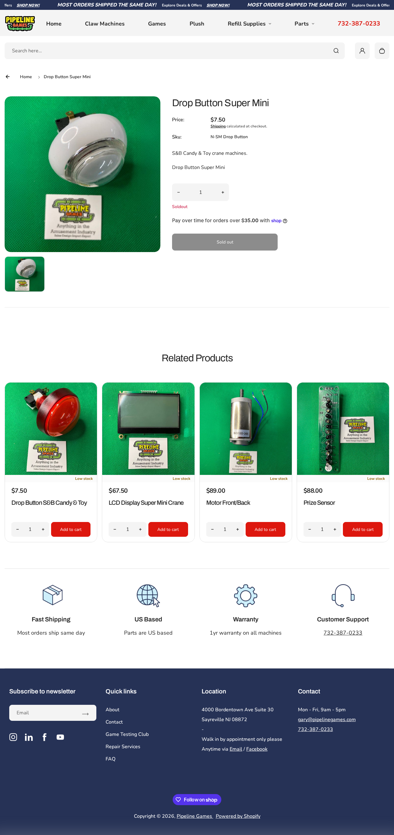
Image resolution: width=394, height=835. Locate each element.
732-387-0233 (359, 23)
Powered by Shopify (238, 816)
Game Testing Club (127, 734)
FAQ (110, 759)
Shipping (218, 126)
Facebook (256, 749)
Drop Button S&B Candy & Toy (49, 502)
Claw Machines (105, 23)
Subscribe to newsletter (42, 691)
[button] (25, 276)
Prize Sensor (319, 502)
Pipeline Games (195, 816)
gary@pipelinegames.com (327, 719)
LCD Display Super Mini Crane (146, 502)
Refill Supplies (247, 23)
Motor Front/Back (228, 502)
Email (236, 749)
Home (54, 23)
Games (157, 23)
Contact (114, 722)
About (112, 709)
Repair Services (123, 746)
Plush (197, 23)
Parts (302, 23)
